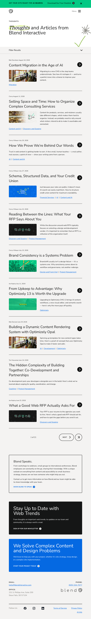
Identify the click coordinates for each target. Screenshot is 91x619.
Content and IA (15, 129)
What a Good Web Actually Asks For (42, 405)
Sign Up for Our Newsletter (25, 529)
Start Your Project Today (24, 566)
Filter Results (15, 50)
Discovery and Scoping (32, 129)
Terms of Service (60, 608)
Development (49, 348)
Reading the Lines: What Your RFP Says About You (40, 217)
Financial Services (47, 197)
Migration (13, 85)
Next (65, 437)
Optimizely (44, 310)
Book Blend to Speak (23, 487)
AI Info (79, 612)
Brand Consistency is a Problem (41, 255)
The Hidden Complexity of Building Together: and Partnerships (36, 370)
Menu (74, 11)
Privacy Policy (76, 608)
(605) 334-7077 (75, 585)
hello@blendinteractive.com (20, 585)
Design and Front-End (48, 272)
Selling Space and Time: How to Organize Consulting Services (42, 104)
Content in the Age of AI (36, 65)
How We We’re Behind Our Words (41, 145)
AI (10, 159)
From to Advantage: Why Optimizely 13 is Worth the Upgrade (37, 291)
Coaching (12, 389)
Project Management (37, 238)
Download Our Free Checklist (59, 3)
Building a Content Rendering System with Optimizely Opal (39, 329)
